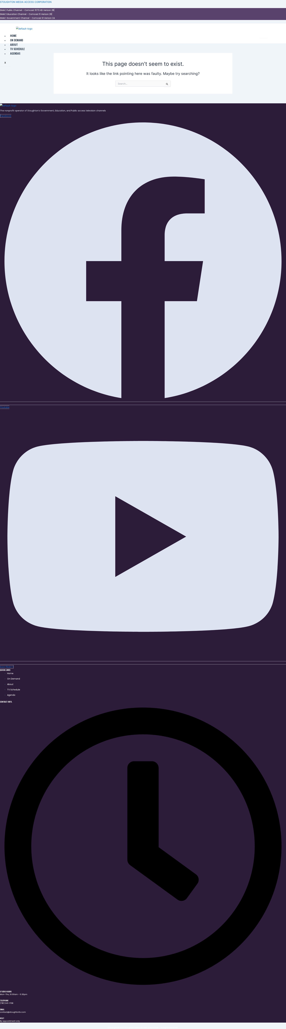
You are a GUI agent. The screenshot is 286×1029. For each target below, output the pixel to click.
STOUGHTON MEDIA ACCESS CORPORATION (26, 1)
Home (13, 36)
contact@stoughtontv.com (13, 1012)
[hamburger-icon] (263, 36)
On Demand (16, 40)
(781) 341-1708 (6, 1003)
